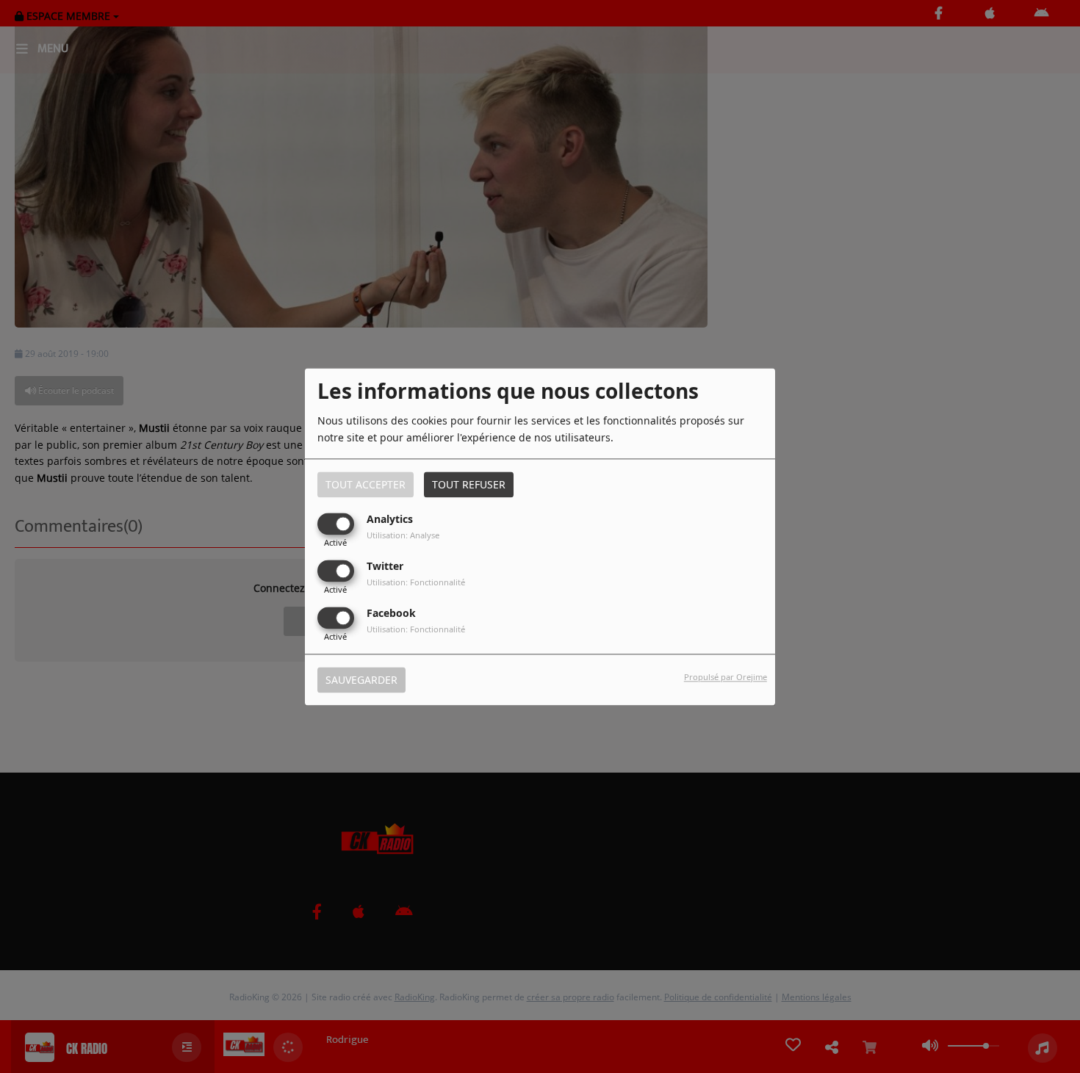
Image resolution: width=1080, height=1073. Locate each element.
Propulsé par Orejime (725, 676)
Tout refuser (468, 484)
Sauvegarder (361, 680)
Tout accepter (365, 484)
